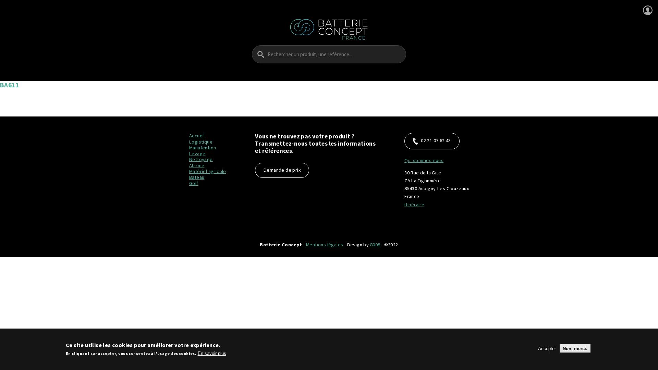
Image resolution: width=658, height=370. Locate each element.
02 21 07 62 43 (436, 140)
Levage (197, 153)
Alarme (196, 165)
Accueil (197, 136)
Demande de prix (282, 170)
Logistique (200, 142)
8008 (375, 245)
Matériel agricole (207, 171)
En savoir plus (212, 353)
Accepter (547, 348)
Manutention (202, 148)
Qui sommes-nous (423, 160)
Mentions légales (324, 245)
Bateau (196, 177)
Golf (193, 183)
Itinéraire (414, 204)
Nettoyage (201, 159)
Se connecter (648, 10)
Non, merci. (575, 348)
